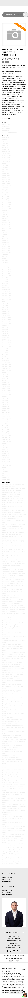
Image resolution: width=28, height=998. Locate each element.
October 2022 (6, 226)
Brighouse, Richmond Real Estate (11, 518)
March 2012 (5, 477)
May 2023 (5, 216)
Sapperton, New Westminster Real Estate (13, 779)
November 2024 (6, 181)
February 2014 (6, 432)
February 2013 (6, 455)
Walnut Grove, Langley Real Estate (11, 836)
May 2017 (5, 355)
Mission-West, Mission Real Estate (12, 702)
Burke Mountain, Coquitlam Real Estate (12, 526)
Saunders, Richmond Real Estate (11, 781)
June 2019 (5, 305)
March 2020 (5, 287)
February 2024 (6, 199)
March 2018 (5, 335)
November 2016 (6, 366)
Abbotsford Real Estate (8, 487)
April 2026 (5, 147)
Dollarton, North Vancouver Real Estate (12, 583)
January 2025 (6, 177)
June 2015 (5, 400)
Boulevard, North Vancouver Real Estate (13, 510)
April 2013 (5, 451)
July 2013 (5, 445)
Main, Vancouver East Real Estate (11, 692)
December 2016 (6, 364)
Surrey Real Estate (7, 814)
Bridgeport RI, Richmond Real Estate (12, 516)
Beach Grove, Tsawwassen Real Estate (12, 500)
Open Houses (6, 128)
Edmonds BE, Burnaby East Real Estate (12, 605)
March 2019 (5, 311)
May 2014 (5, 426)
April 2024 (5, 195)
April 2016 (5, 380)
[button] (7, 951)
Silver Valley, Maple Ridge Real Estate (12, 787)
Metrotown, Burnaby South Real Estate (12, 696)
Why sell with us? (7, 890)
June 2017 (5, 353)
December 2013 (6, 436)
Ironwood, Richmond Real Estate (11, 664)
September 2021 (6, 252)
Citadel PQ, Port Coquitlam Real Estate (12, 556)
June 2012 (5, 471)
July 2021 (5, 256)
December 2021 (6, 246)
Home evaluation (6, 892)
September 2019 (6, 299)
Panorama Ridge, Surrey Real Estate (12, 745)
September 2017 (6, 347)
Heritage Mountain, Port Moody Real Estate (14, 656)
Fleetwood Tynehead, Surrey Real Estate (13, 611)
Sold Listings (5, 130)
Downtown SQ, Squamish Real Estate (12, 589)
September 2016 (6, 370)
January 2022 (6, 244)
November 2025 (6, 157)
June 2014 (5, 424)
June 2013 (5, 447)
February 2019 (6, 313)
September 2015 (6, 394)
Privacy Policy (16, 957)
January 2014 (6, 434)
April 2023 (5, 218)
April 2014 (5, 428)
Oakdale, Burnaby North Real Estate (11, 735)
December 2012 (6, 459)
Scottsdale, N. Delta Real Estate (11, 783)
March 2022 (5, 240)
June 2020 (5, 282)
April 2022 (5, 238)
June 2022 (5, 234)
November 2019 (6, 295)
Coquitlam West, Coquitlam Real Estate (12, 571)
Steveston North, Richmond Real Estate (13, 804)
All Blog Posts (6, 124)
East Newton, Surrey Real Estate (11, 603)
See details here (21, 67)
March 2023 (5, 220)
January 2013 (6, 457)
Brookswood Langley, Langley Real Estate (13, 524)
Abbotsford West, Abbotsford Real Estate (13, 488)
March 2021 (5, 264)
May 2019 (5, 307)
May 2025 (5, 169)
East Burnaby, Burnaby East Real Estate (12, 599)
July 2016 (5, 374)
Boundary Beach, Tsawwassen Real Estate (13, 512)
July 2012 (5, 469)
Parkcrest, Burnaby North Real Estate (12, 747)
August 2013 (5, 443)
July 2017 (5, 351)
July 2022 (5, 232)
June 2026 (5, 143)
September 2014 (6, 418)
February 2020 (6, 289)
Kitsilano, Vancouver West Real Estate (12, 672)
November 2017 (6, 343)
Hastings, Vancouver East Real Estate (12, 654)
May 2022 (5, 236)
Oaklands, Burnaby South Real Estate (12, 737)
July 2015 (5, 398)
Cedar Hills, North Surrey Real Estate (12, 534)
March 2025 (5, 173)
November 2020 (6, 272)
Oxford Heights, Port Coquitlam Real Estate (14, 739)
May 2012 (5, 473)
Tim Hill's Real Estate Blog (9, 132)
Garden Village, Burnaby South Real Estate (13, 625)
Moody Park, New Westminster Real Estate (14, 704)
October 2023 (6, 207)
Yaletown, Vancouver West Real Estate (12, 863)
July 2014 (5, 422)
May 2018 (5, 331)
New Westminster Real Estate (10, 721)
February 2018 (6, 337)
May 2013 (5, 449)
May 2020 (5, 284)
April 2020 (5, 286)
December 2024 (6, 179)
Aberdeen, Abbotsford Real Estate (11, 490)
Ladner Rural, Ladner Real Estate (11, 676)
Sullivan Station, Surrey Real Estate (11, 808)
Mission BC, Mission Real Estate (11, 700)
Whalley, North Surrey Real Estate (14, 59)
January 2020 (6, 291)
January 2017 (6, 362)
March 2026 (5, 149)
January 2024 (6, 201)
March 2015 (5, 406)
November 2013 (6, 437)
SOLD (25, 10)
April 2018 (5, 333)
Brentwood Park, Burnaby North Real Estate (14, 514)
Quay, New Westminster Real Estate (12, 759)
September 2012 (6, 465)
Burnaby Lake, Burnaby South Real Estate (13, 532)
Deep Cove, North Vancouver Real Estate (13, 579)
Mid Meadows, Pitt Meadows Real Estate (13, 698)
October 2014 (6, 416)
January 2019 (6, 315)
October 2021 (6, 250)
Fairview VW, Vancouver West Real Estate (13, 607)
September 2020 (6, 276)
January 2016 (6, 386)
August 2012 (5, 467)
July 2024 (5, 189)
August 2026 (5, 139)
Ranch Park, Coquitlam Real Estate (11, 773)
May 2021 (5, 260)
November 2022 (6, 224)
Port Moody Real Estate (8, 755)
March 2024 (5, 197)
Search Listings (6, 881)
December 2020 (6, 270)
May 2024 (5, 193)
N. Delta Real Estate (7, 717)
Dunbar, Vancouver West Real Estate (12, 595)
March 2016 (5, 382)
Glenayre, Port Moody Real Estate (11, 627)
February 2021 (6, 266)
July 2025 (5, 165)
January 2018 (6, 339)
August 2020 (5, 278)
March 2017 (5, 359)
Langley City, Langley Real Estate (11, 678)
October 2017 (6, 345)
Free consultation (7, 894)
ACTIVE (18, 10)
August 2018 (5, 325)
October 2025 (6, 159)
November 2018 (6, 319)
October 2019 (6, 297)
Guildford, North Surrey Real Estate (11, 644)
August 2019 (5, 301)
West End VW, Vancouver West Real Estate (14, 844)
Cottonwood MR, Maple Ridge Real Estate (13, 573)
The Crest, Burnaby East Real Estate (12, 816)
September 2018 (6, 323)
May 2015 (5, 402)
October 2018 (6, 321)
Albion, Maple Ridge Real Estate (11, 492)
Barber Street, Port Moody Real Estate (12, 498)
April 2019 (5, 309)
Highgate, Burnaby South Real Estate (12, 662)
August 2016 (5, 372)
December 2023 (6, 203)
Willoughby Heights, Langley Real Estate (13, 862)
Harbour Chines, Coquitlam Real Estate (12, 646)
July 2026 (5, 141)
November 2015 (6, 390)
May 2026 (5, 145)
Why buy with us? (7, 877)
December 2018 (6, 317)
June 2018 (5, 329)
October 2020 (6, 274)
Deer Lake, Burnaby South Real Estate (12, 581)
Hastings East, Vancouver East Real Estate (13, 652)
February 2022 (6, 242)
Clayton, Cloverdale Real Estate (10, 558)
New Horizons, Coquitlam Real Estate (12, 719)
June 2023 (5, 214)
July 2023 (5, 212)
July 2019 (5, 303)
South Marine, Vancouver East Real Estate (13, 792)
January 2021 (6, 268)
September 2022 (6, 228)
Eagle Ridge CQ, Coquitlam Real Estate (12, 597)
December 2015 (6, 388)
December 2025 (6, 155)
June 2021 (5, 258)
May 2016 (5, 378)
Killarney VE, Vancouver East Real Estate (13, 666)
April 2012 (5, 475)
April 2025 (5, 171)
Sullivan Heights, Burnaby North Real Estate (14, 806)
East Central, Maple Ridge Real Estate (12, 601)
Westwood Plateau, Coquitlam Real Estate (13, 850)
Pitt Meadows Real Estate (9, 749)
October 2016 (6, 368)
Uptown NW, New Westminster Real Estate (13, 826)
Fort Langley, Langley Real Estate (11, 615)
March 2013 (5, 453)
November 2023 (6, 205)
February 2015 (6, 408)
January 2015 (6, 410)
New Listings (5, 126)
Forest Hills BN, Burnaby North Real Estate (13, 613)
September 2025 (6, 161)
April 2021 (5, 262)
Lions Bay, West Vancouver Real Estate (12, 684)
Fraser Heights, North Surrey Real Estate (13, 617)
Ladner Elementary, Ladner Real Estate (12, 674)
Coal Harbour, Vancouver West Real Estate (13, 561)
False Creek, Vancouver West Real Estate (13, 609)
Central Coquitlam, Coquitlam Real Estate (13, 540)
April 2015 (5, 404)
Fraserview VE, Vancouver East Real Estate (14, 623)
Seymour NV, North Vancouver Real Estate (13, 785)
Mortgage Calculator (7, 879)
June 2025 (5, 167)
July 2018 (5, 327)
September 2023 (6, 209)
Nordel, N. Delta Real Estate (9, 723)
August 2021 (5, 254)
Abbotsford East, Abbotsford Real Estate (13, 485)
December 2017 (6, 341)
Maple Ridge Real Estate (9, 694)
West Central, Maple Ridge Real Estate (12, 838)
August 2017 (5, 349)
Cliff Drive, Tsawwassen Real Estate (12, 560)
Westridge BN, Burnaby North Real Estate (13, 848)
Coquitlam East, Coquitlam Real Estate (12, 569)
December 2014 (6, 412)
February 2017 (6, 360)
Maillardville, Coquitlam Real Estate (11, 690)
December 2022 (6, 222)
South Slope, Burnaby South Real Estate (13, 798)
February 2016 (6, 384)
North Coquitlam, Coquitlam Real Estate (12, 725)
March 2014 (5, 430)
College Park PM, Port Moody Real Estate (13, 563)
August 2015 (5, 396)
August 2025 (5, 163)
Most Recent (5, 137)
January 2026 (6, 153)
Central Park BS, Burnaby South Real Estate (14, 550)
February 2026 (6, 151)
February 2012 (6, 479)
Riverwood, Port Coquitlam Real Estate (12, 777)
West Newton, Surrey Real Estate (11, 846)
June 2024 (5, 191)
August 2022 (5, 230)
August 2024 (5, 187)
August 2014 (5, 420)
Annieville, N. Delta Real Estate (10, 496)
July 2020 (5, 280)
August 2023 (5, 210)
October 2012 (6, 463)
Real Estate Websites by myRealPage (14, 958)
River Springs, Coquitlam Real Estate (12, 775)
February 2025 (6, 175)
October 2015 (6, 392)
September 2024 (6, 185)
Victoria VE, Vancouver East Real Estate (13, 834)
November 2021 (6, 248)
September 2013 (6, 441)
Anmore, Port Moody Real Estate (11, 494)
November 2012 (6, 461)
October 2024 (6, 183)
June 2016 (5, 376)
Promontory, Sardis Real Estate (10, 757)
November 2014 (6, 414)
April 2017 (5, 357)
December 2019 (6, 293)
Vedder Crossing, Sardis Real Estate (12, 828)
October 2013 (6, 439)
